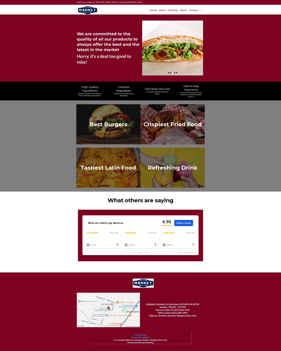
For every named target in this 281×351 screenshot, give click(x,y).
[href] (108, 310)
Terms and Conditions (140, 337)
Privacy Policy (140, 335)
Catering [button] (173, 10)
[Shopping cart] (201, 10)
